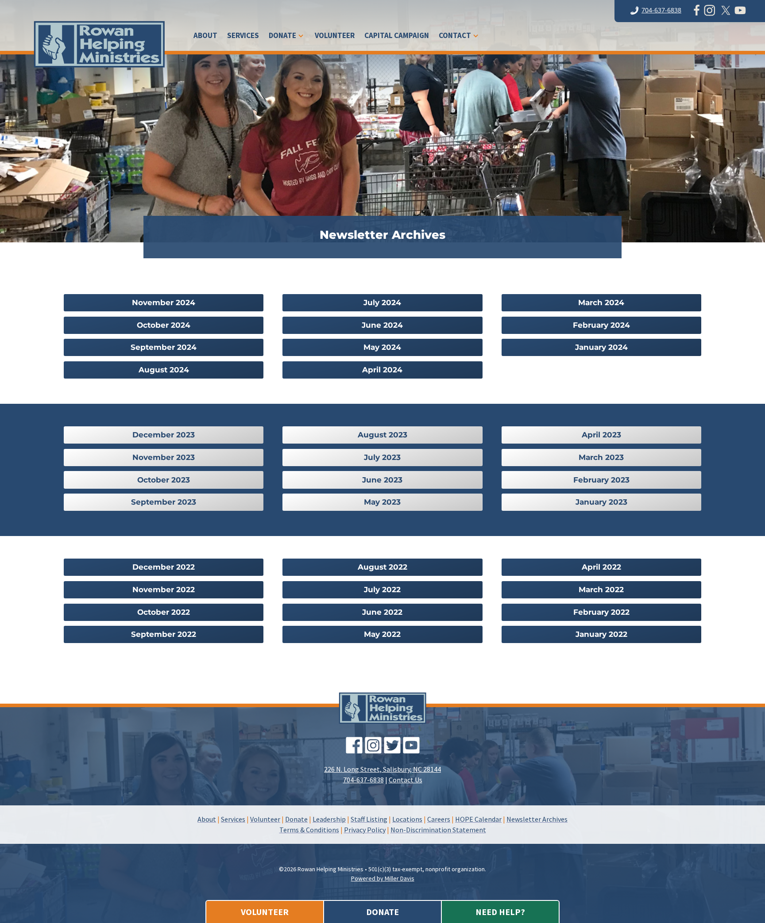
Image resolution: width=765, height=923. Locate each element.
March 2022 (601, 589)
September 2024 (164, 347)
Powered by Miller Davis (382, 878)
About (205, 36)
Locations (407, 819)
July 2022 (382, 589)
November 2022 (163, 589)
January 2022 (601, 634)
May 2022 (382, 634)
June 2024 (382, 325)
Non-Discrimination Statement (438, 829)
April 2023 (601, 434)
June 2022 (382, 612)
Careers (438, 819)
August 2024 (164, 369)
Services (243, 36)
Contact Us (405, 779)
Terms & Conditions (309, 829)
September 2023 (163, 502)
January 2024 (601, 347)
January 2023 (601, 502)
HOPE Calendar (478, 819)
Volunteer (335, 36)
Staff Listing (369, 819)
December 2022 (163, 567)
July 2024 (382, 302)
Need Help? (500, 911)
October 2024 (163, 325)
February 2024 (601, 325)
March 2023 (601, 457)
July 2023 (382, 457)
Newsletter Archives (537, 819)
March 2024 (601, 302)
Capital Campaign (396, 36)
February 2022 (601, 612)
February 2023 (601, 479)
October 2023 (163, 479)
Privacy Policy (365, 829)
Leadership (329, 819)
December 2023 (163, 434)
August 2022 (382, 567)
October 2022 (163, 612)
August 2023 (382, 434)
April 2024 (382, 369)
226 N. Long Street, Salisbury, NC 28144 (382, 769)
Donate (282, 36)
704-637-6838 (661, 10)
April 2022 (601, 567)
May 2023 (382, 502)
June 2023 (382, 479)
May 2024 (382, 347)
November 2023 (163, 457)
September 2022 (163, 634)
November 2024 (163, 302)
